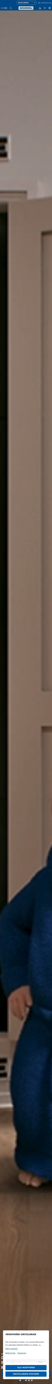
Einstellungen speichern (26, 1374)
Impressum (21, 1353)
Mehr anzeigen (11, 1349)
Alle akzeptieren (26, 1367)
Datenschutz (10, 1353)
